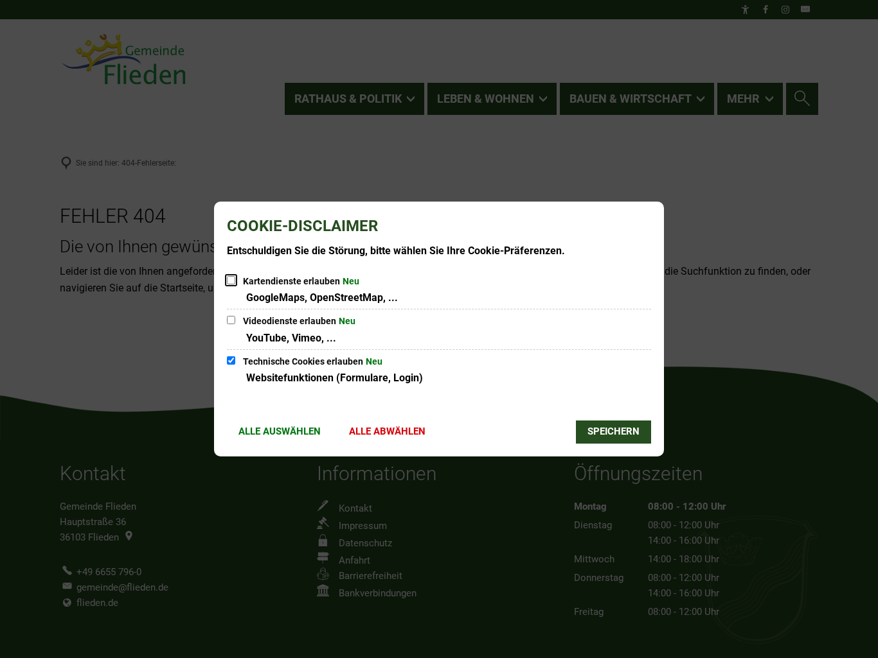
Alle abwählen (387, 431)
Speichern (613, 431)
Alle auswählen (279, 431)
